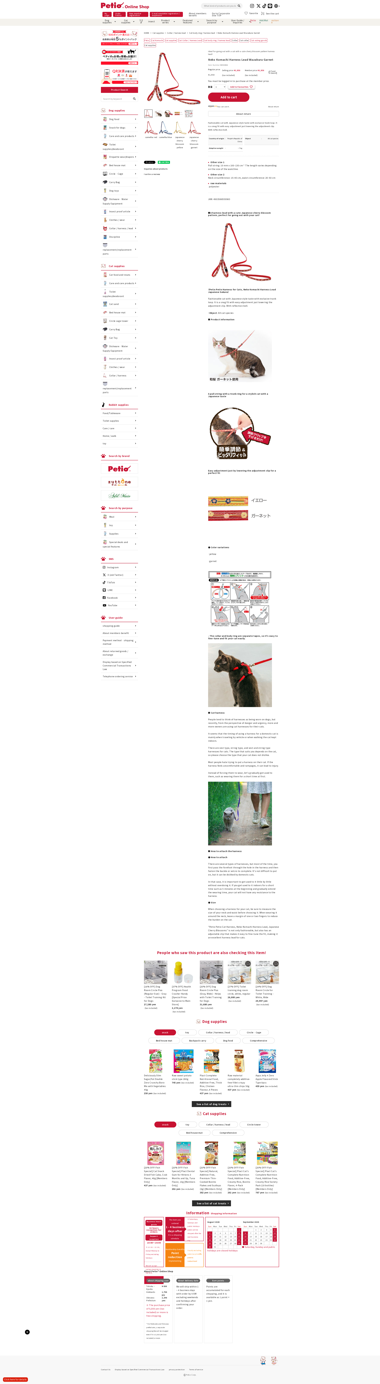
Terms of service (196, 1369)
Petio (146, 40)
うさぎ (141, 21)
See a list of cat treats (211, 1203)
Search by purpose (211, 21)
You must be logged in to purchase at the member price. (238, 81)
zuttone (275, 21)
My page (107, 14)
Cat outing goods (259, 40)
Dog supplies (107, 21)
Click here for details (15, 1379)
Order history (118, 14)
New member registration (135, 14)
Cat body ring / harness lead (202, 33)
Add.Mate (263, 21)
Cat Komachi (157, 40)
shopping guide (111, 625)
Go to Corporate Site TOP (221, 14)
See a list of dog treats (212, 1104)
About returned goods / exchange (115, 653)
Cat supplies (125, 21)
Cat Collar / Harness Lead (190, 40)
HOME (146, 33)
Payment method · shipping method (118, 642)
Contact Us (105, 1369)
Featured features (188, 21)
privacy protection (177, 1369)
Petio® (253, 21)
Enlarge (7, 1334)
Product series (165, 21)
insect (151, 21)
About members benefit (197, 14)
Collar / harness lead (176, 33)
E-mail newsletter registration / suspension (166, 14)
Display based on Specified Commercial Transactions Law (117, 665)
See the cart (272, 13)
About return (273, 106)
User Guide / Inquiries (237, 21)
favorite (253, 13)
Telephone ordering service (118, 676)
